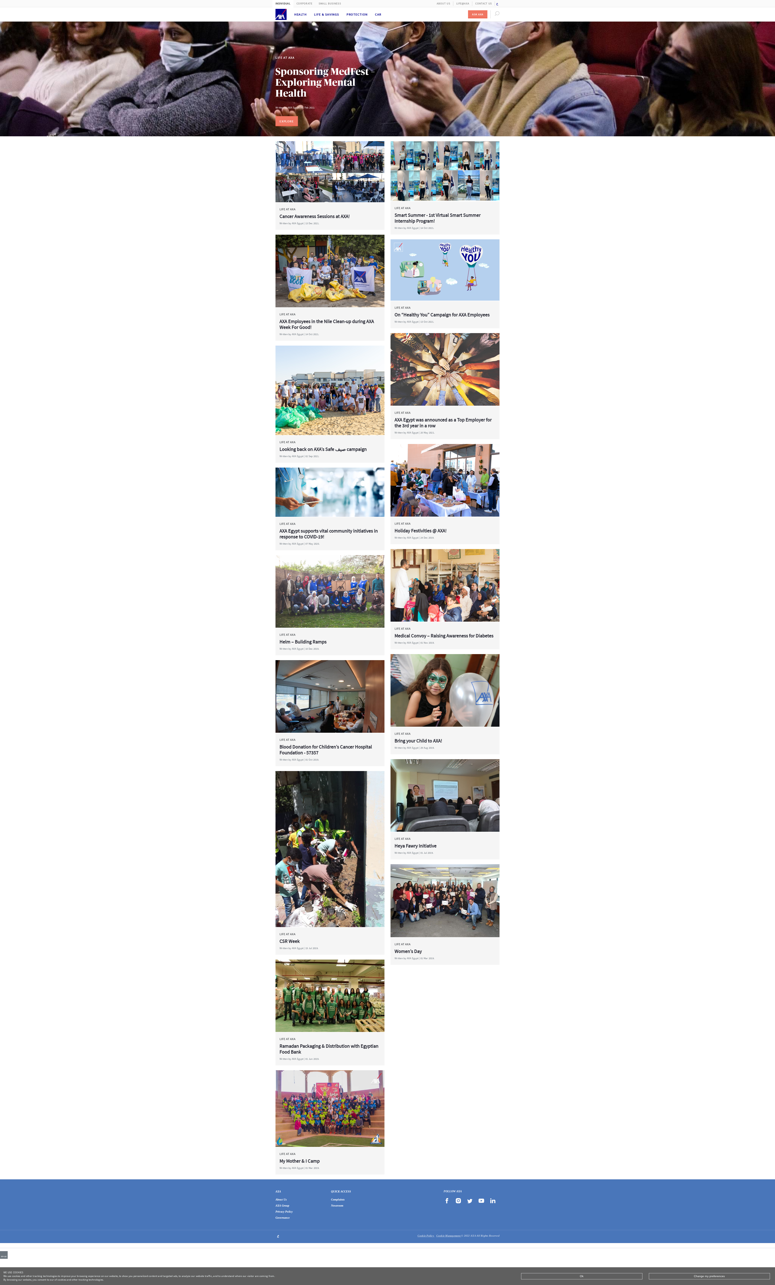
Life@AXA (462, 3)
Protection (357, 14)
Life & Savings (326, 14)
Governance (282, 1217)
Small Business (330, 3)
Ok (581, 1276)
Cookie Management (448, 1235)
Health (300, 14)
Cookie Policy (426, 1235)
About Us (443, 3)
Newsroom (337, 1205)
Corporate (304, 3)
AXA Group (282, 1205)
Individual (282, 3)
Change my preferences (709, 1276)
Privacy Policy (284, 1211)
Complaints (338, 1199)
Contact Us (483, 3)
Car (378, 14)
